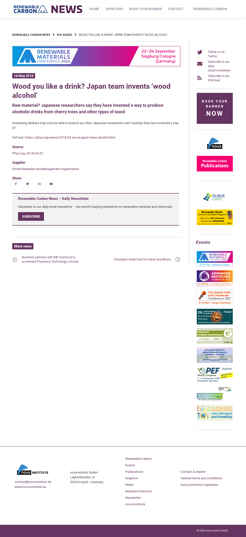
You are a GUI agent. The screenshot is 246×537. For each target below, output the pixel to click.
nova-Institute (135, 504)
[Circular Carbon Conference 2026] (215, 342)
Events (130, 465)
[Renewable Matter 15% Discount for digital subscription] (215, 224)
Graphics (131, 478)
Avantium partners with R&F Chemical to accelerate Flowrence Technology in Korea (50, 259)
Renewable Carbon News (31, 35)
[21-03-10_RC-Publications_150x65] (215, 170)
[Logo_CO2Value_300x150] (215, 205)
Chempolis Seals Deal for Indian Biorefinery (142, 259)
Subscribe (31, 216)
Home (94, 9)
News (129, 484)
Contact (176, 9)
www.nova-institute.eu (30, 487)
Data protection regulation (199, 484)
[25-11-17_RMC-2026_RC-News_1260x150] (96, 65)
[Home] (48, 9)
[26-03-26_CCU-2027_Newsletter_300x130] (215, 304)
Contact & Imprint (193, 472)
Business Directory (138, 491)
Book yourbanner (215, 108)
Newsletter (133, 497)
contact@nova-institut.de (33, 482)
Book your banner (145, 9)
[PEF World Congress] (215, 381)
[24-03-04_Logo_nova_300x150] (215, 151)
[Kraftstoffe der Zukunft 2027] (215, 400)
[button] (16, 184)
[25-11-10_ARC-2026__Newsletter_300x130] (215, 285)
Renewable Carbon (210, 9)
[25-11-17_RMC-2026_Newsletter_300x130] (215, 265)
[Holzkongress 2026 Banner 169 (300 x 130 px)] (215, 323)
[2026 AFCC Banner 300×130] (215, 362)
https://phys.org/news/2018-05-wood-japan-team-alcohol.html (70, 137)
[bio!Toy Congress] (215, 419)
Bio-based (64, 35)
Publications (134, 472)
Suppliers (114, 9)
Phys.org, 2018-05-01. (28, 153)
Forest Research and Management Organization (45, 169)
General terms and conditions (201, 478)
